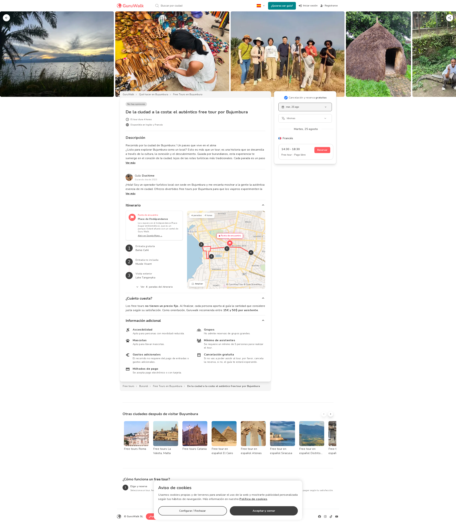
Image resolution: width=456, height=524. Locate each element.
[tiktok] (330, 516)
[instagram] (325, 516)
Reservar (322, 150)
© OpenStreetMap (253, 284)
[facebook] (319, 516)
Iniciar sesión (310, 5)
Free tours (128, 386)
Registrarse (331, 5)
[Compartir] (449, 17)
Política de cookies (253, 499)
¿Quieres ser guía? (282, 5)
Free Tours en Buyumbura (187, 94)
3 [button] (201, 244)
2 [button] (211, 256)
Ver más (130, 162)
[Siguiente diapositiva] (447, 54)
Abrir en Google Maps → (150, 235)
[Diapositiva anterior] (8, 54)
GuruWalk (128, 94)
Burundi (143, 386)
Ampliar (199, 283)
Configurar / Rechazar (192, 511)
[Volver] (6, 17)
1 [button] (227, 248)
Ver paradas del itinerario (157, 287)
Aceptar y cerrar (264, 511)
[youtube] (336, 516)
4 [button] (251, 252)
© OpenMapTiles (234, 284)
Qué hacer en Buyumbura (153, 94)
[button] (230, 243)
